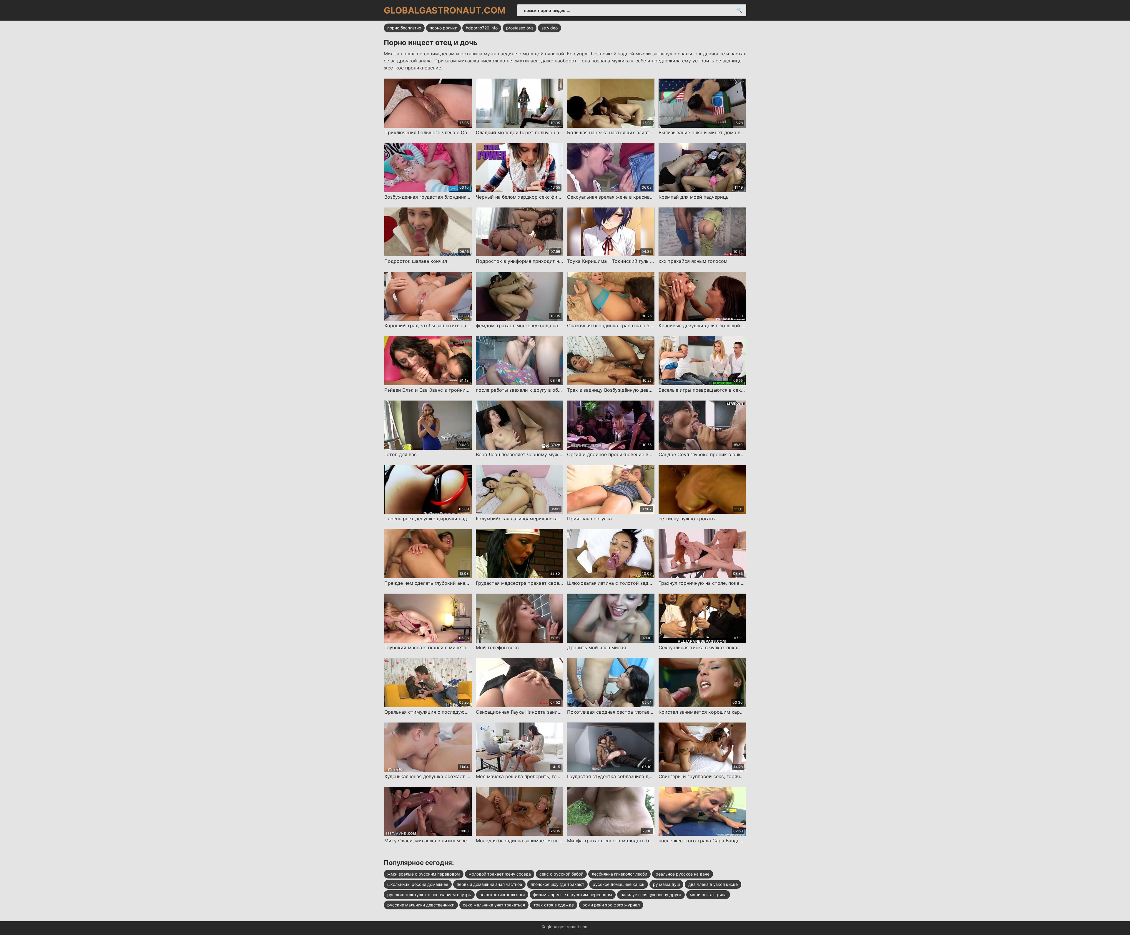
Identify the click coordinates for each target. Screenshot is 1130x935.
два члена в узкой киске (713, 884)
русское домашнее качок (618, 884)
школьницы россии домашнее (417, 884)
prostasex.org (519, 27)
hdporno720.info (482, 27)
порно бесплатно (404, 27)
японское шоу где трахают (557, 884)
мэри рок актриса (708, 894)
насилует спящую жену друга (651, 894)
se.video (549, 27)
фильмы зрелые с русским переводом (572, 894)
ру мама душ (666, 884)
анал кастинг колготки (502, 894)
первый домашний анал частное (489, 884)
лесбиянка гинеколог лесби (619, 873)
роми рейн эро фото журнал (611, 904)
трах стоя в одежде (554, 904)
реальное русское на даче (682, 873)
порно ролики (443, 27)
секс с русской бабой (561, 873)
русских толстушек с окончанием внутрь (429, 894)
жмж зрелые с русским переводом (423, 873)
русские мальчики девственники (420, 904)
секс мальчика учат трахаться (494, 904)
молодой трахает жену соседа (499, 873)
